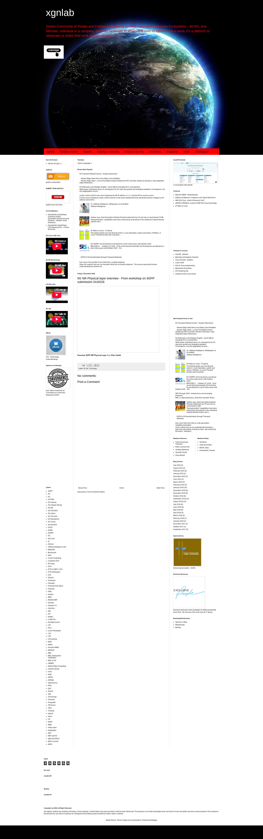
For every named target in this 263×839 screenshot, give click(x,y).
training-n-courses (108, 151)
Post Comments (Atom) (96, 492)
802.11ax (51, 539)
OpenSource (52, 683)
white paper (52, 727)
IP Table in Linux (181, 206)
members (155, 151)
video (50, 716)
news (187, 151)
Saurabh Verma (181, 452)
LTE (49, 636)
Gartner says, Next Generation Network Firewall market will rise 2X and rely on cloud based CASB (127, 217)
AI (48, 541)
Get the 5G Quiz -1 (55, 164)
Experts (51, 578)
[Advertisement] (126, 83)
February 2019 (178, 485)
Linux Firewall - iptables (184, 260)
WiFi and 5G (52, 736)
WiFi (49, 733)
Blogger (154, 820)
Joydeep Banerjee (182, 450)
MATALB (51, 650)
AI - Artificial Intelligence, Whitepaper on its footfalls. (110, 204)
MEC (50, 653)
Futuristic (51, 589)
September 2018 (179, 499)
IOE (49, 611)
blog (49, 555)
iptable (50, 617)
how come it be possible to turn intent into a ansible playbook (102, 262)
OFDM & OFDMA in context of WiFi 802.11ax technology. (196, 203)
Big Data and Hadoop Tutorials (186, 257)
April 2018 (177, 513)
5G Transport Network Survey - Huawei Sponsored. (98, 174)
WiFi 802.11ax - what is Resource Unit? (190, 200)
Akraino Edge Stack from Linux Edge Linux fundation (100, 178)
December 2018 (179, 490)
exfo (49, 575)
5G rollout (51, 513)
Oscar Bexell (180, 455)
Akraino (51, 544)
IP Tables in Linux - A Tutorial (101, 231)
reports (87, 151)
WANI (50, 722)
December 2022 (179, 476)
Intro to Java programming (185, 265)
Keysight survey (54, 622)
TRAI (50, 708)
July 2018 (177, 504)
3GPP (50, 491)
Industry (51, 603)
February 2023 (178, 471)
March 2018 (177, 515)
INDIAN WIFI (52, 600)
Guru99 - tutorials (181, 254)
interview (51, 608)
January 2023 (178, 474)
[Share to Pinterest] (98, 365)
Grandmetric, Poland (207, 450)
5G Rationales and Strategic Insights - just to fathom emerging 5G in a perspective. (110, 187)
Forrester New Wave (55, 586)
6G (49, 536)
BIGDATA (51, 550)
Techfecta (203, 442)
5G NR (86, 368)
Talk (49, 694)
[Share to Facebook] (95, 365)
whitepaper (202, 151)
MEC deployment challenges (54, 657)
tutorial (50, 713)
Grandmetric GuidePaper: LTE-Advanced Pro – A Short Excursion (58, 227)
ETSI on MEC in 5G (55, 569)
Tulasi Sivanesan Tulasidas (181, 443)
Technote (51, 699)
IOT (49, 614)
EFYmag (51, 564)
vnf (49, 719)
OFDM (50, 677)
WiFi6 (50, 744)
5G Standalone (53, 519)
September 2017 (179, 529)
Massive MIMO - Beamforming (186, 195)
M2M (50, 642)
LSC (49, 633)
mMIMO (51, 663)
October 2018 (178, 496)
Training (51, 711)
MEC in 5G (52, 660)
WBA (50, 725)
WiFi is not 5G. (53, 741)
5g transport (52, 525)
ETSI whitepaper (54, 572)
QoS (49, 688)
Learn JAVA (179, 263)
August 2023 (178, 468)
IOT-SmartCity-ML (181, 271)
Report (50, 691)
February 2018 (178, 518)
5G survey (51, 522)
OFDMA (51, 680)
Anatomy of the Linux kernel (185, 274)
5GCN (50, 527)
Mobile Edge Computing (57, 666)
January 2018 (178, 521)
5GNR (50, 530)
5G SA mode (52, 516)
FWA (50, 592)
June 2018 (177, 507)
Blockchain (52, 552)
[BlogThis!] (90, 365)
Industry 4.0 (52, 605)
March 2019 (177, 482)
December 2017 (179, 524)
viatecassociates (205, 445)
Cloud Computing (54, 558)
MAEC (50, 645)
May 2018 (177, 510)
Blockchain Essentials (183, 268)
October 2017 (178, 527)
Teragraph (52, 702)
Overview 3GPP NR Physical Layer (92, 355)
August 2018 (178, 501)
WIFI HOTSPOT (53, 739)
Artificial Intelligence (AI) (57, 547)
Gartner (51, 594)
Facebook (51, 580)
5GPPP (50, 533)
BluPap (178, 627)
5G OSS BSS (53, 511)
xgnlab (60, 12)
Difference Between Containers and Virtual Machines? (195, 198)
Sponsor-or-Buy (181, 622)
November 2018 (179, 493)
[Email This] (87, 365)
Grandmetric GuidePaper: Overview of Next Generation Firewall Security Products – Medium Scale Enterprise (58, 219)
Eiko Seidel (116, 355)
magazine (172, 151)
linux (50, 628)
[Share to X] (93, 365)
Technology (93, 368)
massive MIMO (53, 647)
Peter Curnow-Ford (182, 447)
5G (49, 497)
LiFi (49, 625)
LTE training (52, 639)
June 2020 (177, 479)
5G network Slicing (55, 505)
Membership (180, 625)
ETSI (50, 566)
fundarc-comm (69, 151)
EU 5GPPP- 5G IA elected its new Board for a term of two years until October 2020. (121, 244)
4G (49, 494)
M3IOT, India (204, 448)
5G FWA (51, 499)
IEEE (50, 597)
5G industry (52, 502)
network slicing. (53, 669)
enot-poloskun (135, 820)
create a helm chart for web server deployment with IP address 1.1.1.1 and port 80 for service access (116, 195)
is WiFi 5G (51, 619)
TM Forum (51, 705)
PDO (50, 686)
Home (121, 488)
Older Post (160, 488)
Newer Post (82, 488)
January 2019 (178, 487)
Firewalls (51, 583)
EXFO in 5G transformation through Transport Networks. (101, 257)
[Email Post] (83, 365)
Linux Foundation (54, 631)
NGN (50, 674)
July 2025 (177, 465)
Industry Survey (134, 151)
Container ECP (53, 561)
